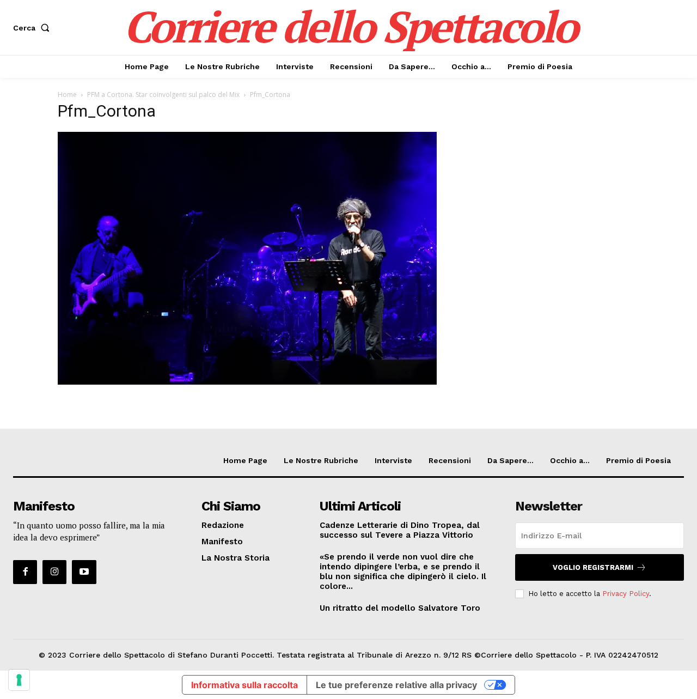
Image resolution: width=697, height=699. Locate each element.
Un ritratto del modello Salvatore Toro (400, 608)
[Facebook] (25, 572)
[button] (33, 27)
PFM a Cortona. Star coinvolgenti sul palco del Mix (163, 94)
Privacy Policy (625, 593)
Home (67, 94)
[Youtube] (84, 572)
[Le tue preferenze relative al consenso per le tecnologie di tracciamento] (19, 680)
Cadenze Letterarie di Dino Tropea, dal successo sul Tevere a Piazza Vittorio (400, 530)
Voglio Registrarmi (593, 567)
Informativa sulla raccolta (244, 684)
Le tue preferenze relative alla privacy (396, 684)
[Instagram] (54, 572)
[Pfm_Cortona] (247, 381)
